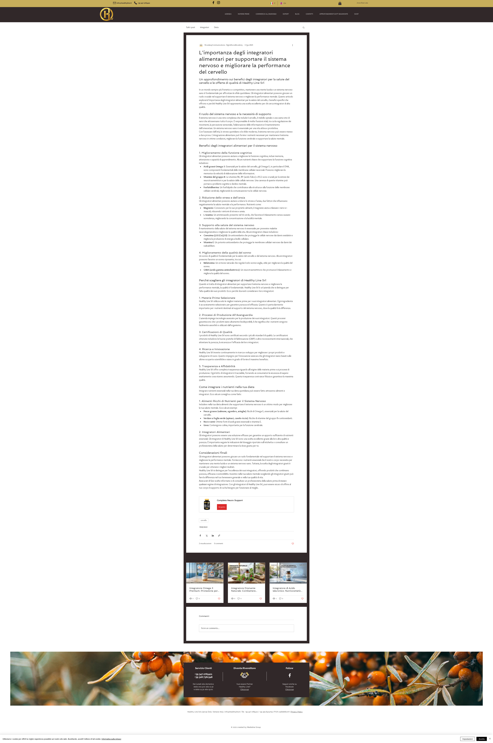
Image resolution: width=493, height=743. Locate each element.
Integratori (204, 27)
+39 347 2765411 (251, 712)
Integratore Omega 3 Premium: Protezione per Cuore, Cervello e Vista (203, 589)
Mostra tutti (302, 558)
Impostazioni (467, 739)
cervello (204, 520)
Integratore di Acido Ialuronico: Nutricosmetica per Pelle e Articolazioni (287, 589)
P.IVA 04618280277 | (282, 712)
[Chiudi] (489, 739)
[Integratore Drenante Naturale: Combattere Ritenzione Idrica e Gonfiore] (246, 573)
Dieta (216, 27)
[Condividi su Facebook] (200, 535)
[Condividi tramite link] (219, 535)
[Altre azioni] (292, 45)
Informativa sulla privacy (111, 739)
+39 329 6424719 (266, 712)
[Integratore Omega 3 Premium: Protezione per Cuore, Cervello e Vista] (204, 573)
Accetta (482, 739)
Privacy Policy (297, 712)
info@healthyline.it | (233, 712)
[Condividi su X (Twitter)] (206, 535)
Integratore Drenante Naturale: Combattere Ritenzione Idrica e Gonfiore (243, 589)
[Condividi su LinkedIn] (213, 535)
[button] (340, 3)
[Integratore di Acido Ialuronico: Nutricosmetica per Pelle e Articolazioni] (288, 573)
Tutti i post (190, 27)
